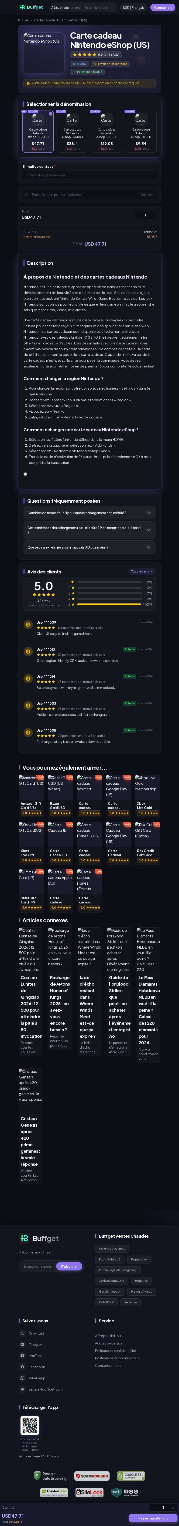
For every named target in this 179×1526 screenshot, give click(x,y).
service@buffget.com (46, 1389)
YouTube (36, 1356)
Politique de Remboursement (117, 1358)
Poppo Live (139, 1259)
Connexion (163, 7)
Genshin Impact (109, 1291)
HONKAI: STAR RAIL (112, 1248)
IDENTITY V (106, 1302)
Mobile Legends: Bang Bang (118, 1270)
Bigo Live (141, 1281)
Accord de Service (109, 1343)
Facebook (37, 1367)
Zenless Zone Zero (111, 1281)
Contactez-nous (108, 1365)
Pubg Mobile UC (109, 1259)
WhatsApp (37, 1378)
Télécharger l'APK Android (42, 1456)
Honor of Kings (141, 1291)
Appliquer (146, 194)
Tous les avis (140, 571)
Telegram (36, 1344)
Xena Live (130, 1302)
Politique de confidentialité (115, 1350)
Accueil (23, 20)
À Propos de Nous (108, 1336)
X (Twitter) (36, 1333)
